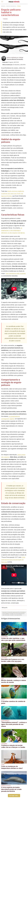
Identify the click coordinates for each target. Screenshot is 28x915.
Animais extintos (6, 785)
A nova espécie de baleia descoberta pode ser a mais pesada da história (11, 789)
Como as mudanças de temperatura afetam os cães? (12, 767)
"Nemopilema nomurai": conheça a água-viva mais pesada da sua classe (14, 724)
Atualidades (4, 636)
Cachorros (4, 657)
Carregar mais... (14, 795)
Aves (2, 678)
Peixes (19, 6)
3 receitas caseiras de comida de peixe (13, 702)
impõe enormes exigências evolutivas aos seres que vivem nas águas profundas (12, 193)
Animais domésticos (11, 6)
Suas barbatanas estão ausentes (16, 273)
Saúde (2, 764)
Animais (3, 6)
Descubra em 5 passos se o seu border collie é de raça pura (12, 660)
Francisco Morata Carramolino (15, 59)
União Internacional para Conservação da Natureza (13, 559)
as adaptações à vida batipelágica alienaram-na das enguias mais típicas (13, 230)
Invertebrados (5, 720)
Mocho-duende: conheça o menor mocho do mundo (13, 681)
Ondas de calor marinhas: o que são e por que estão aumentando (13, 639)
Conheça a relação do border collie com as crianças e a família (13, 746)
